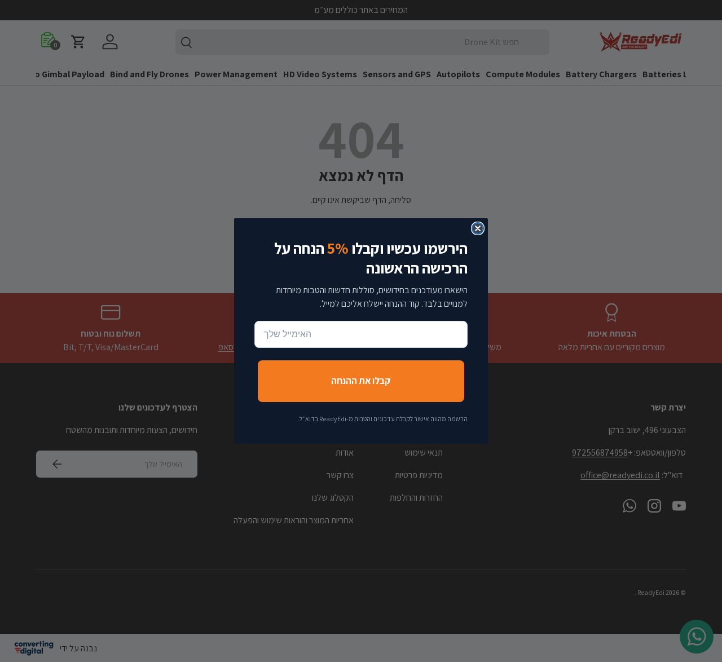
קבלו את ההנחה (361, 380)
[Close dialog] (477, 228)
